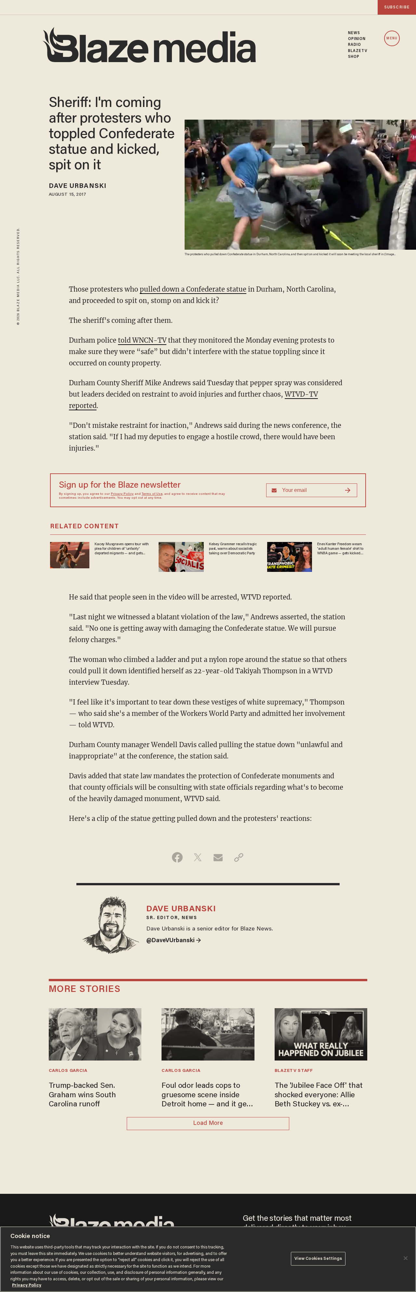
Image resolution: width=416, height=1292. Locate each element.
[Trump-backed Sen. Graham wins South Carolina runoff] (95, 1033)
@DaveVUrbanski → (173, 941)
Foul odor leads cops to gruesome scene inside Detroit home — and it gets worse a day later (207, 1095)
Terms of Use (152, 494)
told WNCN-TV (142, 340)
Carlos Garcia (68, 1071)
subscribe (397, 7)
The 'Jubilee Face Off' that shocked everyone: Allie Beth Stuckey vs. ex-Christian (319, 1095)
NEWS (354, 33)
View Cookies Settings (318, 1259)
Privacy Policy (122, 494)
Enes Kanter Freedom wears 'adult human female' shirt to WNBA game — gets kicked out (340, 549)
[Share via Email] (218, 857)
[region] (208, 1259)
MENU (391, 38)
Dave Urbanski (78, 186)
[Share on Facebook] (177, 857)
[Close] (405, 1258)
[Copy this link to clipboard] (238, 857)
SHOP (353, 57)
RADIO (354, 45)
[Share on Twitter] (197, 857)
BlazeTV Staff (294, 1071)
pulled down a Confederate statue (193, 289)
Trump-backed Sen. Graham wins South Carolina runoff (82, 1095)
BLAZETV (358, 51)
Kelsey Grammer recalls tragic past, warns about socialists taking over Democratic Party (233, 549)
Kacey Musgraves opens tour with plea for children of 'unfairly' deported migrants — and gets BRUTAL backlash (122, 549)
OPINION (357, 39)
